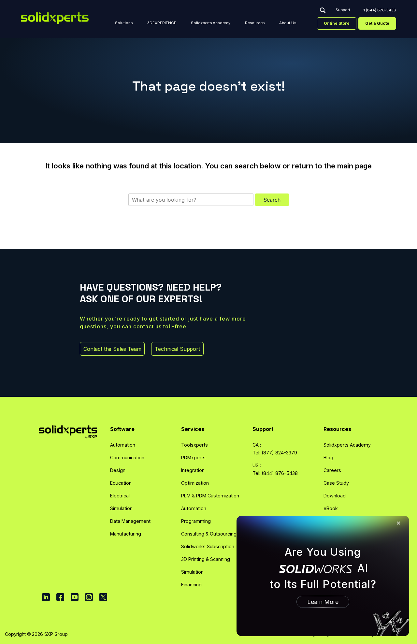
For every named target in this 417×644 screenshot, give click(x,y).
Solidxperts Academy (210, 23)
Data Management (130, 521)
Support (343, 10)
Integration (193, 470)
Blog (328, 457)
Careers (332, 470)
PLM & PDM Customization (210, 495)
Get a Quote (377, 23)
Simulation (121, 508)
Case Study (336, 483)
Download (335, 495)
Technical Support (177, 349)
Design (117, 470)
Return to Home (209, 217)
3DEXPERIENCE (161, 23)
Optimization (195, 483)
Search (322, 10)
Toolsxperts (194, 445)
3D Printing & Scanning (205, 559)
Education (121, 483)
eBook (331, 508)
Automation (122, 445)
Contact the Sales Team (112, 349)
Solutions (124, 23)
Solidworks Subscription (207, 546)
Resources (255, 23)
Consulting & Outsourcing (209, 534)
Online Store (337, 23)
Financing (191, 584)
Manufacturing (125, 534)
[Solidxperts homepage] (55, 18)
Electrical (120, 495)
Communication (127, 457)
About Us (287, 23)
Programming (196, 521)
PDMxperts (193, 457)
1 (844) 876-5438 (379, 10)
